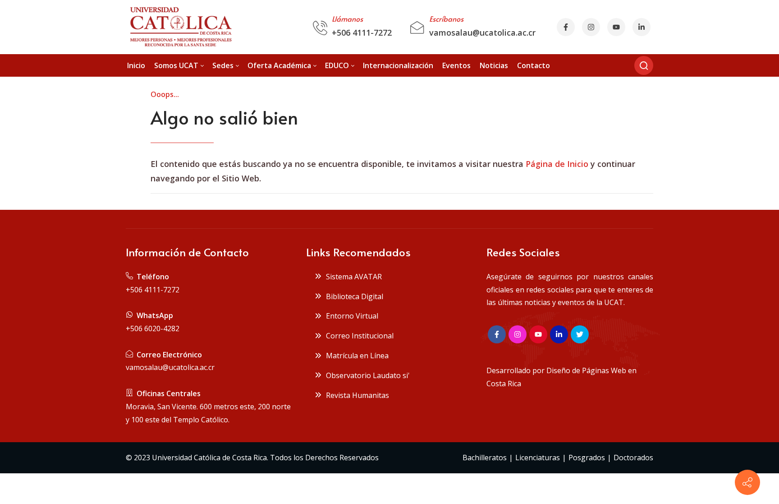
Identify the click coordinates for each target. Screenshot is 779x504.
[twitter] (580, 334)
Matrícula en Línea (355, 356)
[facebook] (566, 27)
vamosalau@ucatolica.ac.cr (482, 32)
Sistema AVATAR (352, 277)
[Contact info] (747, 482)
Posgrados (586, 457)
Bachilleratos (485, 457)
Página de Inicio (557, 163)
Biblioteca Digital (352, 296)
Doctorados (633, 457)
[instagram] (591, 27)
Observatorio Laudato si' (366, 375)
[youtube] (616, 27)
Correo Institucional (358, 336)
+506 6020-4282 (152, 328)
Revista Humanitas (355, 395)
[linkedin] (559, 334)
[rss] (641, 27)
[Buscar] (643, 65)
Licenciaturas (537, 457)
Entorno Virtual (350, 316)
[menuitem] (136, 66)
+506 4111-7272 (362, 32)
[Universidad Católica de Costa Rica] (180, 27)
